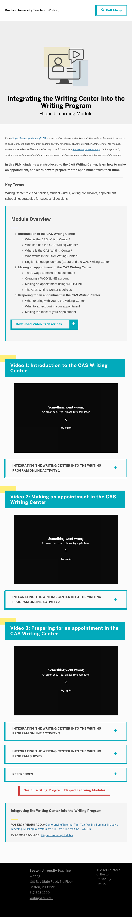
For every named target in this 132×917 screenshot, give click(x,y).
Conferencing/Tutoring (59, 824)
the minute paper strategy (86, 149)
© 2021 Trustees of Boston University (108, 874)
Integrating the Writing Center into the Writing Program (56, 811)
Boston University (14, 872)
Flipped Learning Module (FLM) (28, 138)
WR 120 (75, 829)
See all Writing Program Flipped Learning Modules (65, 790)
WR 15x (86, 829)
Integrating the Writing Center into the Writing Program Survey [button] (56, 753)
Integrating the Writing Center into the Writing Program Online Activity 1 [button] (56, 468)
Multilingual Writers (35, 829)
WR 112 (64, 829)
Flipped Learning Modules (57, 835)
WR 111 (53, 829)
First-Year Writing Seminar (90, 824)
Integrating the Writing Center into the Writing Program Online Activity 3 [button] (56, 731)
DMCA (101, 884)
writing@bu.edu (41, 898)
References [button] (22, 774)
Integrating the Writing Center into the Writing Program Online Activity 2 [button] (56, 599)
